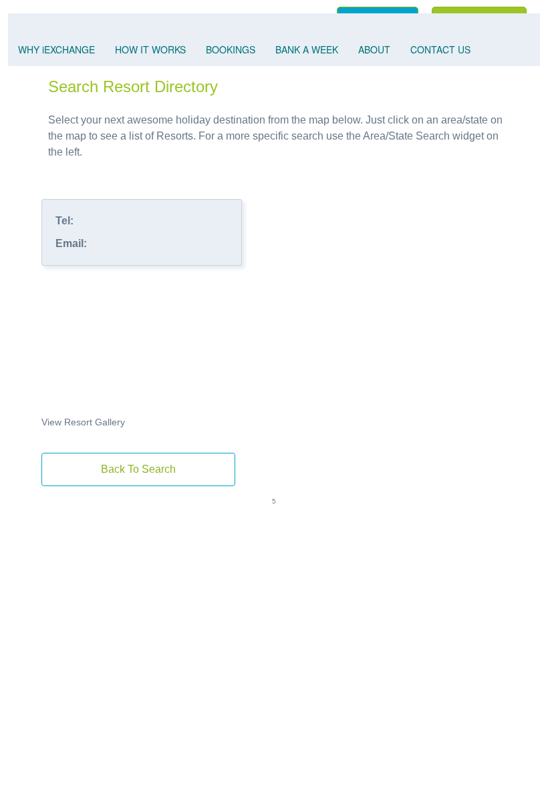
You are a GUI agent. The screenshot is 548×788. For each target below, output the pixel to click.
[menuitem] (56, 49)
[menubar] (274, 39)
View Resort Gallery (83, 422)
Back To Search (138, 469)
